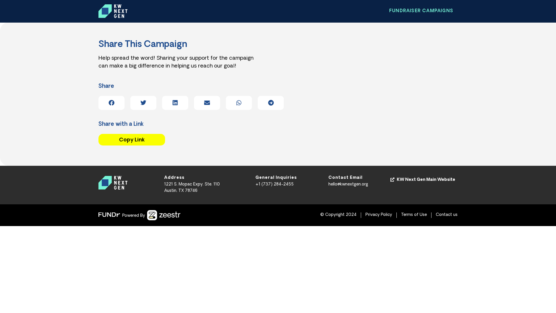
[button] (111, 103)
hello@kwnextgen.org (348, 184)
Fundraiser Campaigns (421, 11)
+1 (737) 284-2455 (274, 184)
